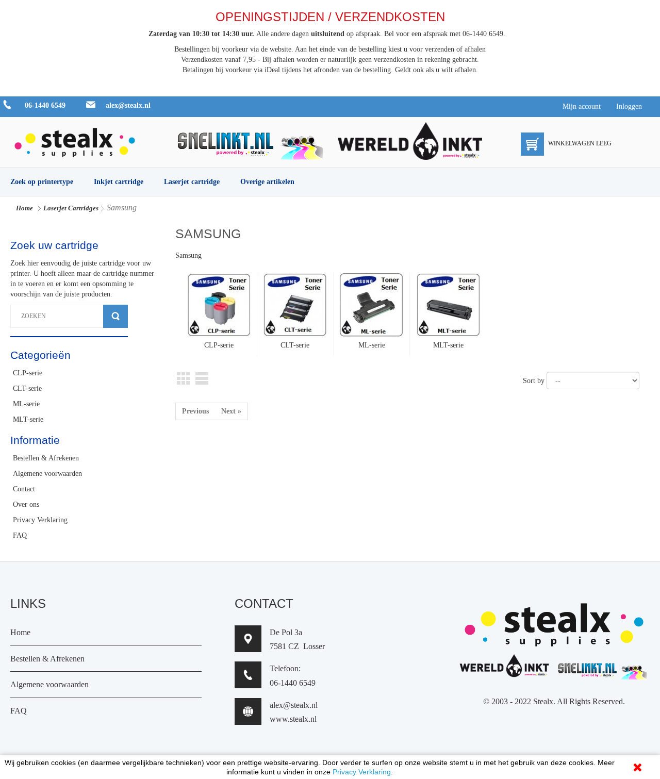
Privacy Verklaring (362, 772)
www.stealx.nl (293, 719)
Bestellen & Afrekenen (47, 658)
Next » (231, 411)
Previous (195, 411)
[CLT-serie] (295, 305)
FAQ (18, 710)
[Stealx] (74, 140)
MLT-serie (448, 345)
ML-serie (371, 345)
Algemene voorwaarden (49, 684)
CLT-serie (294, 345)
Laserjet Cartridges (70, 208)
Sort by (533, 381)
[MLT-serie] (448, 305)
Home (24, 208)
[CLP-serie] (218, 305)
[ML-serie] (372, 305)
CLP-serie (219, 345)
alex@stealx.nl (128, 105)
